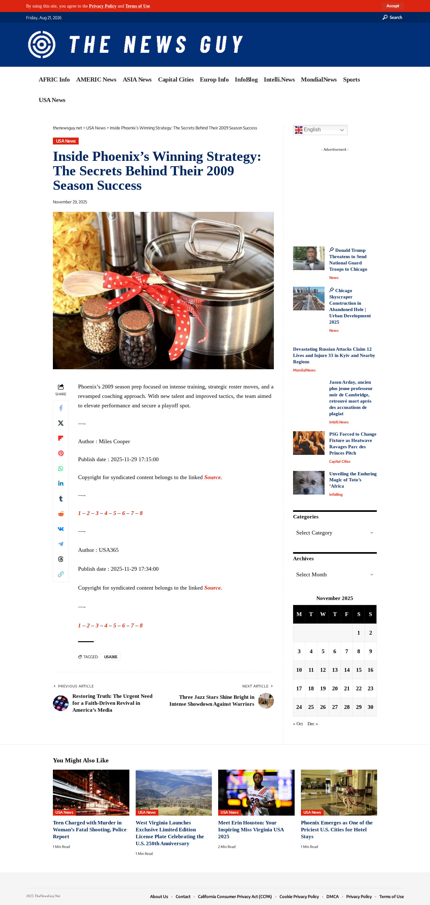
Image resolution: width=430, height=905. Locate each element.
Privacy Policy (102, 5)
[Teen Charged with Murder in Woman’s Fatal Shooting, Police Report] (91, 793)
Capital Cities (339, 461)
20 (335, 688)
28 (347, 707)
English (312, 129)
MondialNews (304, 370)
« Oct (298, 723)
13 (335, 670)
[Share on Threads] (60, 559)
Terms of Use (137, 5)
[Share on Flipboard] (60, 438)
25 (311, 707)
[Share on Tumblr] (60, 498)
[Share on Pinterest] (60, 453)
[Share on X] (60, 423)
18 (311, 688)
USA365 (110, 656)
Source (212, 477)
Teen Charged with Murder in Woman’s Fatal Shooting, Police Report (90, 830)
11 (311, 670)
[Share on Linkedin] (60, 483)
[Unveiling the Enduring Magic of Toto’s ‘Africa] (309, 483)
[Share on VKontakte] (60, 528)
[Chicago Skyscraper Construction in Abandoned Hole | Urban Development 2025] (309, 298)
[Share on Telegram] (60, 543)
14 (347, 670)
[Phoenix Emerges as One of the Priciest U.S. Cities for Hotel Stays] (339, 793)
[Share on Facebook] (60, 408)
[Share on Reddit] (60, 513)
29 (359, 707)
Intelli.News (338, 422)
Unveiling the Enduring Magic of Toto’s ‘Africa (353, 480)
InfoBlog (336, 494)
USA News (66, 141)
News (333, 277)
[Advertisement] (346, 193)
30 (370, 707)
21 (347, 688)
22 (359, 688)
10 (299, 670)
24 (299, 707)
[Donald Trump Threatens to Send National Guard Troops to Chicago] (309, 258)
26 (323, 707)
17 (299, 688)
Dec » (313, 723)
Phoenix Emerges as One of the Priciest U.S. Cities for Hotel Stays (337, 830)
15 (359, 670)
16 (370, 670)
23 (370, 688)
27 (335, 707)
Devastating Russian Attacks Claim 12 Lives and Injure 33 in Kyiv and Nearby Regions (334, 355)
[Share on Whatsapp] (60, 468)
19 (323, 688)
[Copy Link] (60, 574)
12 (323, 670)
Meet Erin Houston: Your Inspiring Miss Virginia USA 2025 (251, 830)
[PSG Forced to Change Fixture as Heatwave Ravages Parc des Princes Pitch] (309, 443)
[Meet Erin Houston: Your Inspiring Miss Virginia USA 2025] (256, 793)
